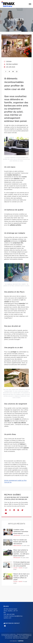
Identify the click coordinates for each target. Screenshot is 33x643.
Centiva (20, 640)
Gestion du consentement (20, 638)
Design (8, 61)
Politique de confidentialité (13, 636)
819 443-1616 (10, 614)
